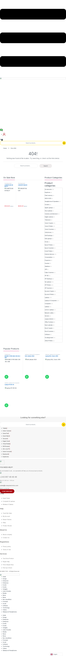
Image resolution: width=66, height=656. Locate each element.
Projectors (48, 260)
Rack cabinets (49, 325)
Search (64, 143)
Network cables (49, 313)
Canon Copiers (49, 223)
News (4, 595)
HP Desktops (48, 278)
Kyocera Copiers (49, 291)
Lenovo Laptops (49, 309)
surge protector (49, 319)
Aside (4, 576)
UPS (46, 269)
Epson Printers (49, 245)
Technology (6, 607)
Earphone (47, 192)
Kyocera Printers (49, 294)
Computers (48, 303)
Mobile (5, 593)
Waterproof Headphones (10, 612)
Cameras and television (51, 214)
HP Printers (48, 285)
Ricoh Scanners (49, 331)
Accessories (48, 189)
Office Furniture (49, 322)
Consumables (48, 257)
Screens (47, 204)
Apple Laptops (49, 207)
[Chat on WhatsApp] (6, 377)
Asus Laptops (48, 210)
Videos (5, 609)
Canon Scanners (49, 229)
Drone (46, 241)
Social (4, 603)
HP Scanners (48, 288)
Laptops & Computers (51, 300)
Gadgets (5, 589)
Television (48, 220)
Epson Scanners (49, 248)
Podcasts (5, 601)
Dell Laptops (48, 238)
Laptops (47, 297)
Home (5, 148)
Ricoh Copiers (49, 328)
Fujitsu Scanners (49, 272)
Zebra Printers (49, 340)
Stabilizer (47, 266)
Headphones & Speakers (52, 201)
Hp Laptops (48, 282)
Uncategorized (8, 183)
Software (47, 334)
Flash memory (48, 195)
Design (5, 578)
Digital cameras (49, 217)
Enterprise (5, 581)
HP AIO (47, 275)
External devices (49, 254)
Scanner (47, 263)
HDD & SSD (48, 198)
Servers (47, 316)
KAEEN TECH (4, 571)
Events (4, 585)
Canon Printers (49, 226)
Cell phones (48, 232)
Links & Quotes (7, 591)
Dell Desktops (49, 235)
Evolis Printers (49, 251)
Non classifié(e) (7, 599)
